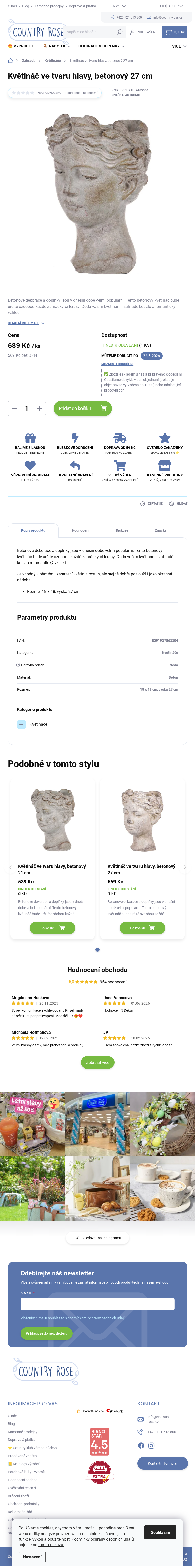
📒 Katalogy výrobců (24, 1464)
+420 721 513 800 (162, 1432)
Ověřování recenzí (22, 1488)
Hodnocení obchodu (97, 970)
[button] (97, 950)
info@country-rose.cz (159, 1419)
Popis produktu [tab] (33, 530)
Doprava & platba (82, 6)
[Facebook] (141, 1444)
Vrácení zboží (18, 1496)
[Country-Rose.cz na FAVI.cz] (100, 1472)
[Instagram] (151, 1444)
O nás (12, 6)
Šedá (174, 665)
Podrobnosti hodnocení (81, 93)
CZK (172, 6)
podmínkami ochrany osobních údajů (97, 1318)
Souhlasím (160, 1532)
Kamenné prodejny (49, 6)
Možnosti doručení (117, 364)
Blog (25, 6)
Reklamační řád (20, 1512)
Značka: (126, 95)
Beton (173, 677)
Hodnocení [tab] (80, 530)
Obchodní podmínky (23, 1504)
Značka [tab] (161, 530)
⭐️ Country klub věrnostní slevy (32, 1448)
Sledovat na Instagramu (102, 1238)
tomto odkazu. (51, 1544)
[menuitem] (22, 46)
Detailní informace (23, 323)
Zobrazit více (97, 1062)
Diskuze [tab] (122, 530)
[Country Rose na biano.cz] (99, 1442)
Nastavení (32, 1557)
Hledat (120, 32)
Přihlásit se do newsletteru (46, 1333)
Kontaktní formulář (163, 1463)
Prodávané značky (22, 1456)
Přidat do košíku (75, 408)
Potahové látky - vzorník (26, 1472)
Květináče (170, 653)
